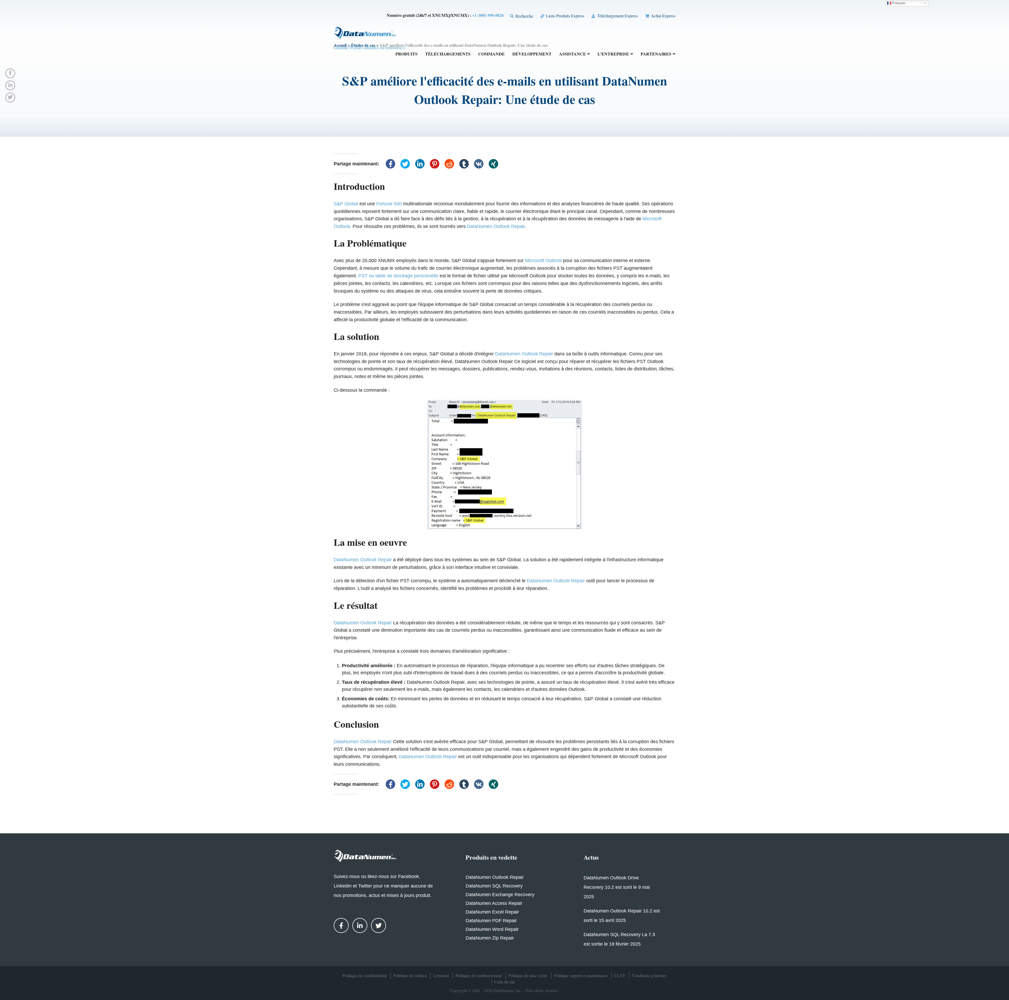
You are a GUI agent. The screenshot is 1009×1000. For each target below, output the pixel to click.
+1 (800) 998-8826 (488, 15)
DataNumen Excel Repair (492, 912)
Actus (591, 857)
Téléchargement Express (616, 15)
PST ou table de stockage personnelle (398, 275)
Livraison (441, 975)
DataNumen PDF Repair (491, 920)
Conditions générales (649, 975)
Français (898, 3)
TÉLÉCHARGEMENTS (448, 54)
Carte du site (504, 981)
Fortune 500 (389, 203)
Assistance (572, 54)
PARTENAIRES (656, 54)
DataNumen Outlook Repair (496, 226)
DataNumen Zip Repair (490, 938)
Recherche (523, 16)
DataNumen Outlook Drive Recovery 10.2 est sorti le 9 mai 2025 (617, 887)
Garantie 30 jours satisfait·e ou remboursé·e (369, 47)
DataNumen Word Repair (492, 929)
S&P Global (346, 203)
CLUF (619, 975)
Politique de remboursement (479, 975)
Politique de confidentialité (365, 975)
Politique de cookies (410, 975)
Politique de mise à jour (527, 975)
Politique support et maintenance (581, 975)
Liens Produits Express (564, 15)
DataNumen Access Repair (494, 903)
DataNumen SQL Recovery (494, 886)
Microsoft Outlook (543, 260)
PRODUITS (406, 54)
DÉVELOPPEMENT (532, 54)
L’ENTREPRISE (613, 54)
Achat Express (662, 15)
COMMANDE (491, 54)
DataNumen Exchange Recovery (500, 894)
